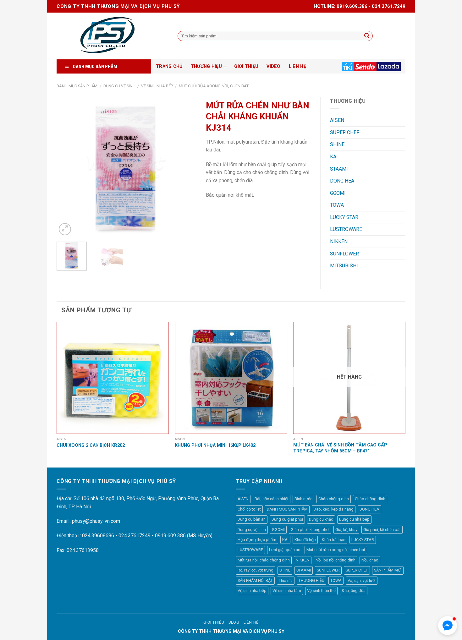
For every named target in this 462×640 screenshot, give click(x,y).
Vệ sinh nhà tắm (286, 590)
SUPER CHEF (344, 132)
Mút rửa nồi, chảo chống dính (264, 560)
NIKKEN (339, 241)
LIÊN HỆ (297, 66)
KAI (334, 157)
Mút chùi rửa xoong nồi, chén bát (214, 86)
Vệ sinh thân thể (321, 590)
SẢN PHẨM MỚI (388, 570)
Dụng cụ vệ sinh (119, 86)
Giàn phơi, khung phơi (310, 529)
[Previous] (67, 167)
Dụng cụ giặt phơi (287, 519)
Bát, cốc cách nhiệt (272, 498)
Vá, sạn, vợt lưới (362, 580)
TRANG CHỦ (169, 66)
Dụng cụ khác (321, 519)
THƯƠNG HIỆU (206, 66)
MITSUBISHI (344, 266)
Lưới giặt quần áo (284, 549)
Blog (233, 622)
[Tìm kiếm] (366, 36)
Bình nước (303, 498)
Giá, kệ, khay (346, 529)
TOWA (337, 205)
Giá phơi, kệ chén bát (382, 529)
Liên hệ (251, 622)
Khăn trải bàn (333, 539)
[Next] (185, 167)
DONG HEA (342, 181)
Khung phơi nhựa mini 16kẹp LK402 (215, 445)
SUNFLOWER (344, 254)
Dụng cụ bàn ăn (252, 519)
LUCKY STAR (344, 217)
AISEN (337, 120)
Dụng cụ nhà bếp (354, 519)
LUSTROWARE (346, 229)
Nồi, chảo (369, 560)
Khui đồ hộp (305, 539)
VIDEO (273, 66)
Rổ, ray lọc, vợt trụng (255, 570)
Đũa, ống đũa (354, 590)
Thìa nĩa (286, 580)
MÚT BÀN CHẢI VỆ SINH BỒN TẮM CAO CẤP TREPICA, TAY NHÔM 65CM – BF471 (340, 448)
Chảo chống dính (333, 498)
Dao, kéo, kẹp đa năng (334, 509)
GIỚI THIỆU (246, 66)
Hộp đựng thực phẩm (257, 539)
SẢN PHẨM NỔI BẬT (255, 580)
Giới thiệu (213, 622)
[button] (447, 625)
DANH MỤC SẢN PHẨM (77, 86)
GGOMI (338, 193)
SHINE (337, 144)
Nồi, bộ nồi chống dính (335, 560)
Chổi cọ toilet (249, 509)
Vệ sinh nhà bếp (157, 86)
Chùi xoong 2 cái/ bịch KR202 (91, 445)
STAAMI (339, 169)
